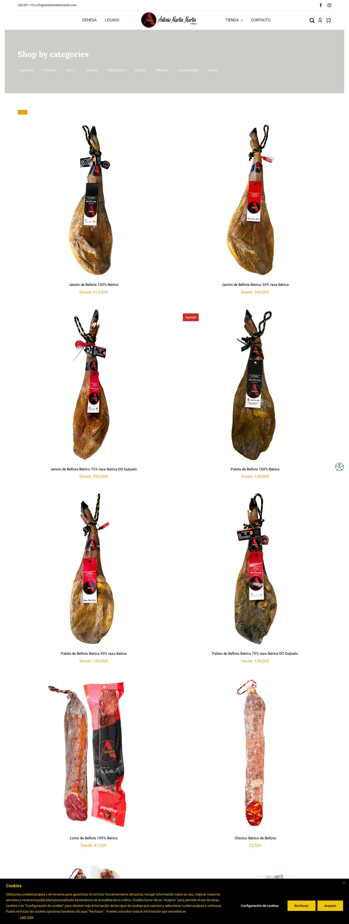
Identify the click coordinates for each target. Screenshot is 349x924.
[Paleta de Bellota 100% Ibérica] (255, 384)
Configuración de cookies (260, 906)
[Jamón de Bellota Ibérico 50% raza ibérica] (255, 200)
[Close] (344, 883)
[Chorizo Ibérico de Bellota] (255, 753)
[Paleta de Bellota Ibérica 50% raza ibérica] (94, 569)
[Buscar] (312, 20)
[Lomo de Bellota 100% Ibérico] (94, 753)
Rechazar (301, 906)
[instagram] (329, 5)
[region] (174, 901)
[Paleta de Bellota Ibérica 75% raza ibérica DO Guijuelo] (255, 569)
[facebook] (321, 5)
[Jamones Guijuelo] (169, 13)
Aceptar (330, 906)
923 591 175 (26, 5)
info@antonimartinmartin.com (56, 5)
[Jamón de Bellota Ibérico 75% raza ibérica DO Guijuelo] (94, 384)
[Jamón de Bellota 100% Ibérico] (94, 200)
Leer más (26, 917)
